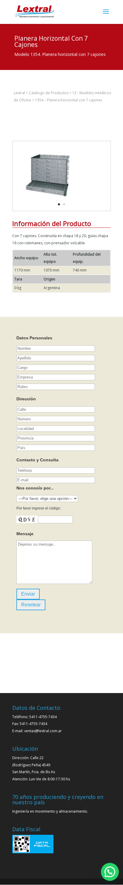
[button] (110, 872)
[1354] (49, 210)
